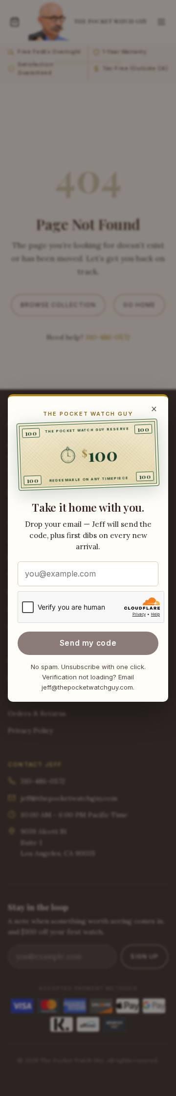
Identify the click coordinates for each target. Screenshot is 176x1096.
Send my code (88, 643)
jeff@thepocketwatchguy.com (87, 687)
